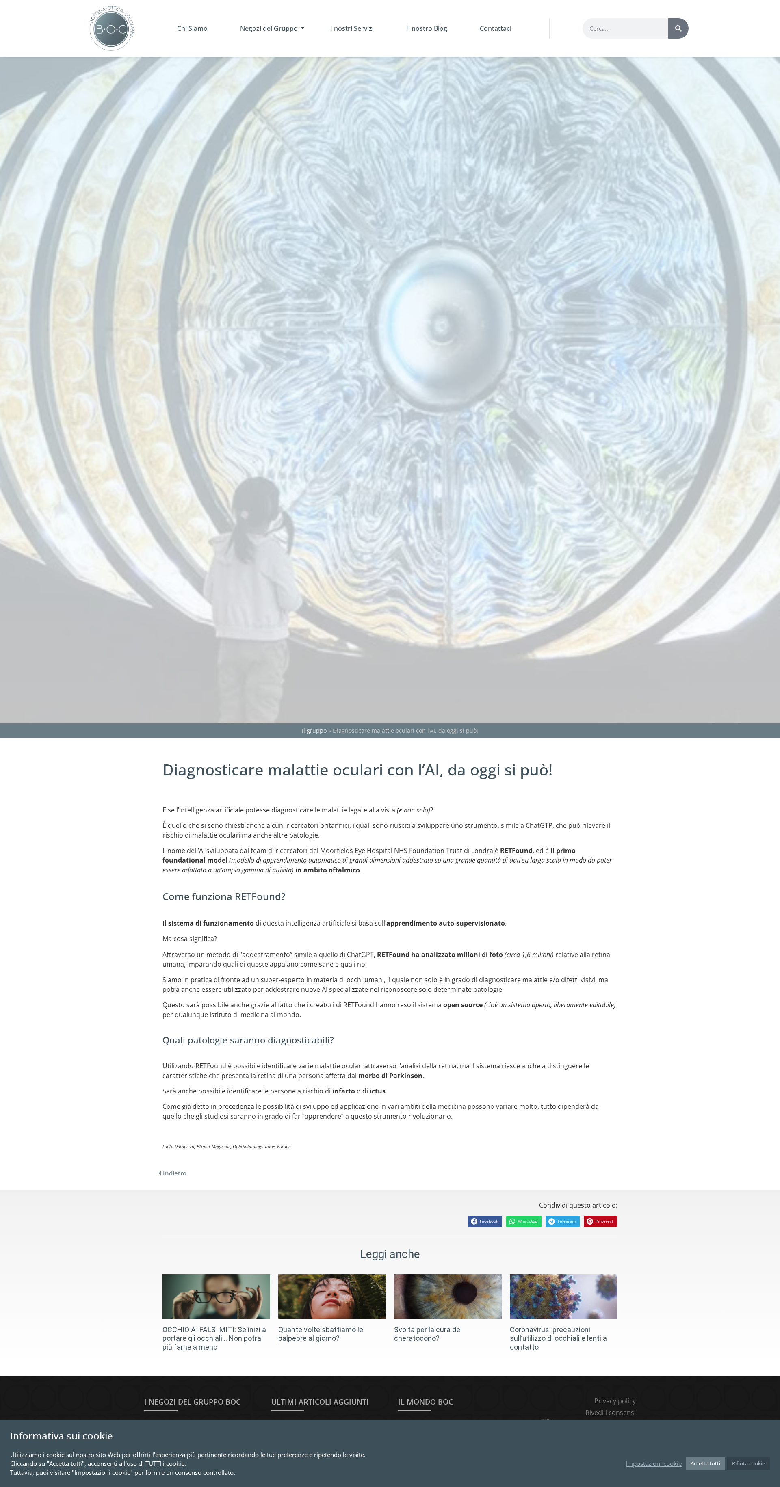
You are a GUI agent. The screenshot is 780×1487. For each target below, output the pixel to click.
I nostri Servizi (352, 28)
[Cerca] (678, 28)
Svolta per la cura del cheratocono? (428, 1334)
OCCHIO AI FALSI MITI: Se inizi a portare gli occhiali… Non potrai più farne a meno (214, 1338)
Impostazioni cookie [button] (654, 1463)
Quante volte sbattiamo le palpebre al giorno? (320, 1334)
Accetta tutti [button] (705, 1463)
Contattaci (495, 28)
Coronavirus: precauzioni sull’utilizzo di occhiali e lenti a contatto (558, 1338)
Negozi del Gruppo (269, 28)
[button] (485, 1221)
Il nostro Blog (426, 28)
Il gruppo (314, 730)
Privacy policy (615, 1400)
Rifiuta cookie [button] (748, 1463)
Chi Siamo (192, 28)
